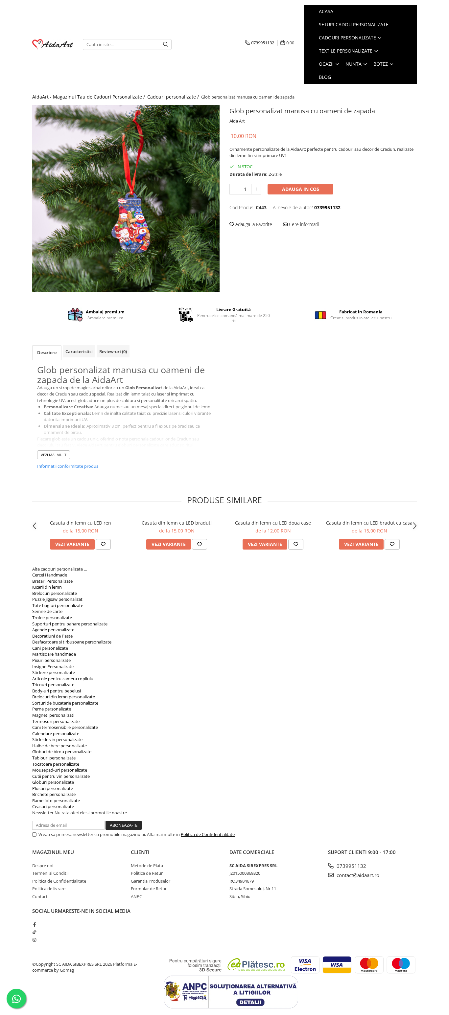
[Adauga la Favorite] (103, 544)
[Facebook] (34, 924)
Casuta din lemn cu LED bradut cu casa (369, 523)
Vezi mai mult (53, 454)
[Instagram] (34, 940)
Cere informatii (303, 224)
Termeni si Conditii (50, 873)
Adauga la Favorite (253, 224)
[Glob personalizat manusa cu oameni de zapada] (126, 198)
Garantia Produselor (150, 881)
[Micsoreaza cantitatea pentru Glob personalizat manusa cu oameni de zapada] (234, 189)
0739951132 (350, 866)
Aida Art (237, 121)
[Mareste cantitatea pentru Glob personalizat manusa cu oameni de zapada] (256, 189)
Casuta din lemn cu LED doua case (273, 523)
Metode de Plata (147, 865)
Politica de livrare (48, 888)
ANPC (136, 896)
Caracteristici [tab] (79, 351)
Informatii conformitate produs (67, 466)
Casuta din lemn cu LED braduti (177, 523)
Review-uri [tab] (113, 351)
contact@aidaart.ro (357, 875)
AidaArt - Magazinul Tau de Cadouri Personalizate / (89, 97)
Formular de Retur (149, 888)
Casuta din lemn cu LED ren (80, 523)
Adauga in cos (300, 189)
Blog (325, 77)
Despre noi (42, 865)
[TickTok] (34, 932)
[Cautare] (166, 44)
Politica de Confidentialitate (208, 834)
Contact (40, 896)
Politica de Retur (147, 873)
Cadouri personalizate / (173, 97)
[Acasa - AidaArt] (52, 44)
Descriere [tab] (47, 352)
